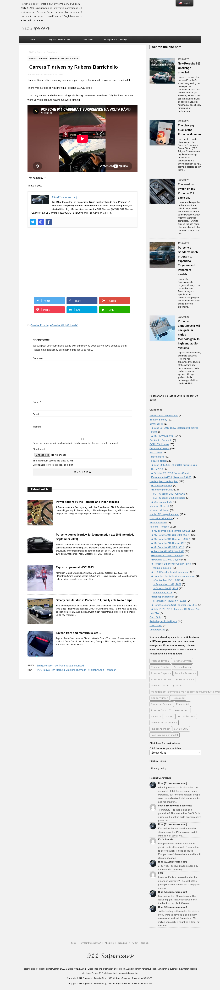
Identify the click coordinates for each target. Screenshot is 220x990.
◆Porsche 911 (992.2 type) (166, 559)
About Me (87, 39)
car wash (156, 716)
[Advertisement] (83, 265)
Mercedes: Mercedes (161, 518)
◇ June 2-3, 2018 (162, 592)
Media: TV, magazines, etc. (164, 514)
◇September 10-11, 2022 (167, 580)
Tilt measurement (179, 710)
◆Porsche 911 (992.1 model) (64, 325)
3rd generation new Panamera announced (60, 665)
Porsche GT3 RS (185, 679)
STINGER (147, 978)
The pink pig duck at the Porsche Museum (189, 130)
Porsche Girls (158, 710)
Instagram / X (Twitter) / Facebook (115, 40)
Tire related (178, 697)
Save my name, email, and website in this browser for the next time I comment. (75, 443)
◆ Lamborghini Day (161, 485)
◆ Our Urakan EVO (161, 502)
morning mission (162, 567)
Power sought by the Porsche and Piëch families (87, 501)
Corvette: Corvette (159, 448)
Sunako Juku (181, 728)
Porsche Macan (182, 667)
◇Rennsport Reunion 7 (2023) (169, 600)
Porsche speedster (161, 679)
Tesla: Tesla (156, 625)
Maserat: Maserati (159, 506)
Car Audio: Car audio (161, 440)
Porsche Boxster (160, 667)
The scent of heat (160, 728)
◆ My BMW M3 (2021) (163, 436)
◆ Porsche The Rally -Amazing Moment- (173, 576)
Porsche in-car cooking (164, 722)
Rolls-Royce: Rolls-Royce (163, 621)
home (32, 39)
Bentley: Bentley (158, 419)
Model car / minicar (161, 704)
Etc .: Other (156, 452)
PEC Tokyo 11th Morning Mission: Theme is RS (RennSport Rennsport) (77, 669)
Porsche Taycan (160, 660)
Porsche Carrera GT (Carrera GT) (168, 685)
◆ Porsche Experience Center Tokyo (171, 563)
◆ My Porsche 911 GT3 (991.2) (168, 547)
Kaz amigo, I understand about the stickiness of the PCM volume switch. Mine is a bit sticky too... (178, 832)
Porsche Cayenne (161, 673)
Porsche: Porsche (39, 325)
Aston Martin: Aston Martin (164, 415)
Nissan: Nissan (158, 522)
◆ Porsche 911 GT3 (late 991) (167, 551)
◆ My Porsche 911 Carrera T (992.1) (171, 539)
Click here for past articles (165, 748)
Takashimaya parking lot (164, 735)
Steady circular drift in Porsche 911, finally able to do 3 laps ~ (95, 600)
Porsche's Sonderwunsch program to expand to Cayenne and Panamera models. (188, 261)
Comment (38, 358)
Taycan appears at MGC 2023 (75, 567)
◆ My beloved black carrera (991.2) (170, 530)
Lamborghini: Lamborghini (164, 481)
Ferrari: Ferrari (158, 460)
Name (37, 402)
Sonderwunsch (159, 697)
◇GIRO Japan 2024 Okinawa (169, 493)
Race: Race (157, 456)
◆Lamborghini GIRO (162, 489)
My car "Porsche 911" (60, 39)
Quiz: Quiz (155, 617)
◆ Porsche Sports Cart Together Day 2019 (174, 605)
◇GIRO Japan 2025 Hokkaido (169, 497)
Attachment (39, 449)
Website (37, 426)
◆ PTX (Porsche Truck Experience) (170, 572)
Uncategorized (157, 629)
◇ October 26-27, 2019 (165, 588)
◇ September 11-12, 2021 (167, 584)
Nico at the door (186, 716)
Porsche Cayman (182, 660)
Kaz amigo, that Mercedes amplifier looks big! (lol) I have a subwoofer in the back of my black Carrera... (177, 900)
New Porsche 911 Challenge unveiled (189, 68)
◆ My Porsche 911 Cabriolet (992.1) (170, 535)
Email (36, 414)
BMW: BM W (156, 423)
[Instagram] (41, 222)
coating (169, 716)
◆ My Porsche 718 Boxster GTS (168, 543)
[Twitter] (33, 222)
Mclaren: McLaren (159, 510)
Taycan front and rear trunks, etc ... (78, 632)
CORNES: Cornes (159, 444)
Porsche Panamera (185, 673)
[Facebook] (49, 222)
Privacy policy (158, 768)
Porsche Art (182, 704)
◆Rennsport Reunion (162, 596)
